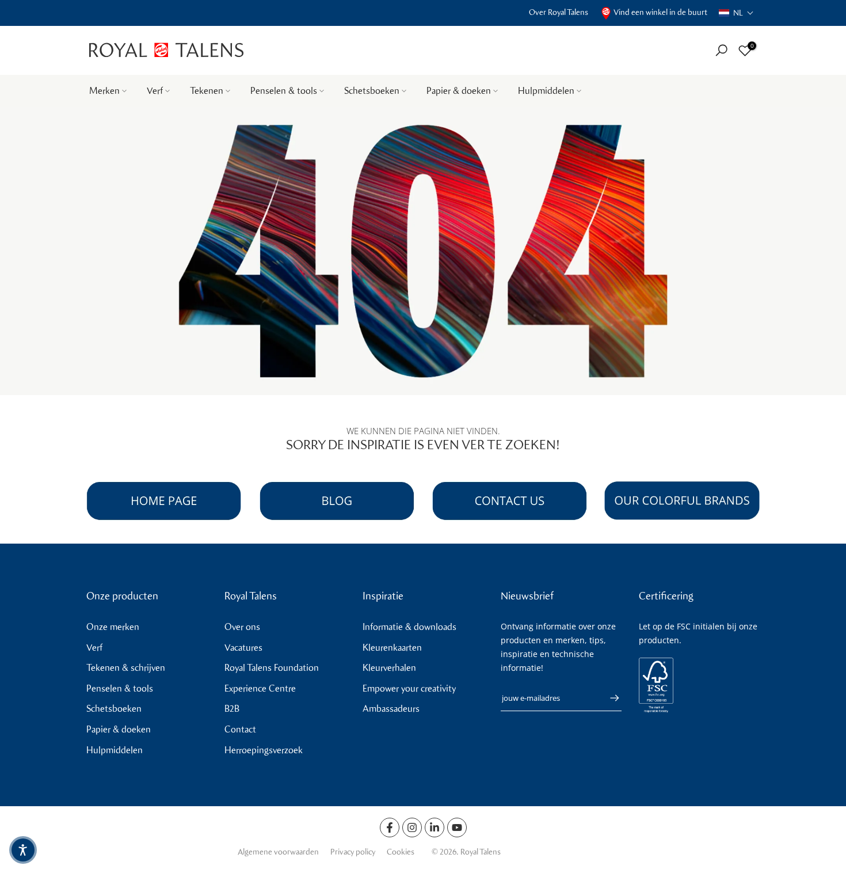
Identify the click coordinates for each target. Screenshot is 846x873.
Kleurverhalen (389, 667)
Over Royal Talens (558, 12)
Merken (104, 90)
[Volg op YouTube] (457, 827)
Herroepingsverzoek (263, 750)
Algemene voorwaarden (278, 852)
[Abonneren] (608, 697)
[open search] (721, 50)
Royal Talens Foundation (271, 667)
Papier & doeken (458, 90)
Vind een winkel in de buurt (660, 12)
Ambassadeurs (391, 708)
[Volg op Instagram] (412, 827)
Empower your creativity (409, 688)
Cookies (400, 852)
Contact (240, 729)
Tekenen (206, 90)
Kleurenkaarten (392, 647)
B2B (231, 708)
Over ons (242, 626)
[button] (736, 12)
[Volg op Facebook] (389, 827)
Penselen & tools (283, 90)
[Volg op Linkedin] (434, 827)
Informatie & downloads (409, 626)
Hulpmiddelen (546, 90)
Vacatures (243, 647)
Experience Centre (260, 688)
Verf (155, 90)
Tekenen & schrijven (125, 667)
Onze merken (112, 626)
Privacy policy (352, 852)
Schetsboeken (371, 90)
